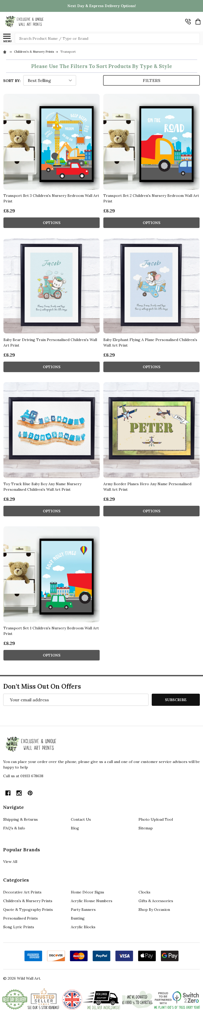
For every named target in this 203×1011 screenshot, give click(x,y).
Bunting (78, 918)
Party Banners (83, 909)
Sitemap (146, 828)
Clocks (144, 892)
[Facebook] (8, 793)
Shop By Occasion (154, 909)
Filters (151, 80)
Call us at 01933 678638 (23, 776)
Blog (75, 828)
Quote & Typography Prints (28, 909)
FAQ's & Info (14, 828)
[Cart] (198, 22)
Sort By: (12, 80)
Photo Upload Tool (156, 819)
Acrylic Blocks (83, 927)
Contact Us (81, 819)
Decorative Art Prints (22, 892)
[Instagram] (19, 793)
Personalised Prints (20, 918)
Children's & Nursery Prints (27, 900)
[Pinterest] (30, 793)
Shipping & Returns (20, 819)
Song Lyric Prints (18, 927)
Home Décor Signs (87, 892)
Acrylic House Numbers (91, 900)
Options (52, 222)
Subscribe (176, 699)
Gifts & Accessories (156, 900)
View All (10, 861)
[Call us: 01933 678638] (188, 22)
